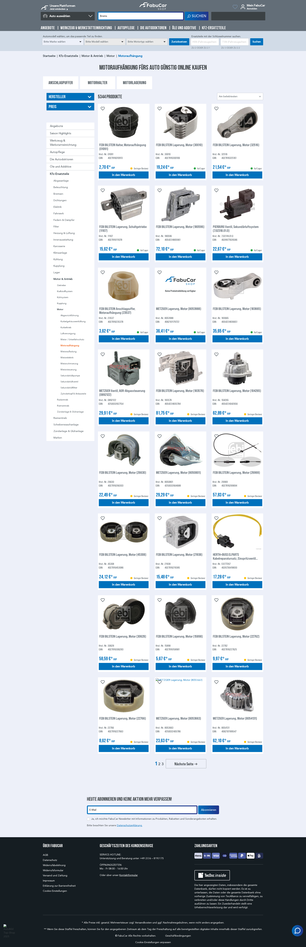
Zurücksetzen (179, 41)
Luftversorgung (68, 333)
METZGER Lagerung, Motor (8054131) (235, 718)
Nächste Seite (184, 763)
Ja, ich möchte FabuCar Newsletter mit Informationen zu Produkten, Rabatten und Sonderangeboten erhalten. (154, 818)
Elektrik (57, 206)
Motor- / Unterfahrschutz (72, 339)
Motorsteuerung (68, 369)
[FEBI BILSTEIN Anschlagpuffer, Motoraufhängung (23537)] (124, 286)
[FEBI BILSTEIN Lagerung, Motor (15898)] (180, 614)
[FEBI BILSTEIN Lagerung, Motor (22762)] (237, 614)
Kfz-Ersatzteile (59, 174)
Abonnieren (208, 810)
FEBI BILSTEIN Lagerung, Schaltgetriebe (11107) (123, 228)
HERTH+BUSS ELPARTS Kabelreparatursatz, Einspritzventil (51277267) (234, 556)
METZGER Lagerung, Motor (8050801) (178, 472)
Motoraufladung (68, 351)
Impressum (49, 880)
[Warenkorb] (238, 16)
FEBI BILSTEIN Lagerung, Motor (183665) (237, 309)
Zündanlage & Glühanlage (70, 411)
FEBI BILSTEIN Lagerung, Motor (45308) (122, 554)
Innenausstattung (63, 239)
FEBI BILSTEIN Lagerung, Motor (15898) (179, 636)
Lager (56, 272)
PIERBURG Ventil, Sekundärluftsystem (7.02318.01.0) (236, 228)
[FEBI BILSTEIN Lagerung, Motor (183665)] (237, 286)
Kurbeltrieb (66, 327)
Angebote (56, 126)
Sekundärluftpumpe (70, 375)
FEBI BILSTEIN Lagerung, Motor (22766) (122, 718)
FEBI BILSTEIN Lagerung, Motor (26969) (236, 472)
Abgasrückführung (70, 315)
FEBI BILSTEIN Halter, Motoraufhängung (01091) (122, 147)
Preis (52, 106)
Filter (56, 226)
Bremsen (58, 193)
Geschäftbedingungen (178, 935)
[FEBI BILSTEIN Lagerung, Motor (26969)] (237, 450)
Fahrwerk (58, 213)
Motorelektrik (67, 357)
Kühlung (58, 259)
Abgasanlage (61, 180)
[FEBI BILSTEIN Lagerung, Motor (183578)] (180, 368)
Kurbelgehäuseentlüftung (73, 321)
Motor (60, 309)
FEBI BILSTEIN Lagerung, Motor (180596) (180, 227)
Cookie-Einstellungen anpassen (153, 942)
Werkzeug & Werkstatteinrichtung (63, 142)
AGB (45, 854)
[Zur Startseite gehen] (153, 6)
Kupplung (58, 265)
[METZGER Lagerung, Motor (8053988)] (180, 286)
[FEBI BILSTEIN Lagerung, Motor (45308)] (124, 532)
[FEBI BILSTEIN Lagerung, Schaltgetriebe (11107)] (124, 204)
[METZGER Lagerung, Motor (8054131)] (237, 696)
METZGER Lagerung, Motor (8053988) (178, 309)
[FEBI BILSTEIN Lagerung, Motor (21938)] (180, 532)
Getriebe (61, 285)
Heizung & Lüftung (64, 233)
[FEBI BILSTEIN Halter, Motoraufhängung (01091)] (124, 122)
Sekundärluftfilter (69, 387)
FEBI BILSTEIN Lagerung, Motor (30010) (179, 145)
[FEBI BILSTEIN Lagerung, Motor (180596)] (180, 204)
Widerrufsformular (53, 870)
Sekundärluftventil (69, 381)
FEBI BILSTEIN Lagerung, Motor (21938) (179, 554)
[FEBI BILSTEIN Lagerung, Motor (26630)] (124, 450)
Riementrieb (63, 405)
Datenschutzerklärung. (129, 825)
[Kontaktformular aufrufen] (297, 930)
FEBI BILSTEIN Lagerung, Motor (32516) (236, 145)
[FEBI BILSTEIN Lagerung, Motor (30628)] (124, 614)
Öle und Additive (60, 166)
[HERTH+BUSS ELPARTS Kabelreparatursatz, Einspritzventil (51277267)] (237, 532)
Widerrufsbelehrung (54, 865)
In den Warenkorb (123, 175)
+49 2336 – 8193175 (152, 858)
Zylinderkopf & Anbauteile (73, 393)
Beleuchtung (60, 187)
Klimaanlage (60, 252)
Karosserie (59, 246)
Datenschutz (50, 860)
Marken (57, 437)
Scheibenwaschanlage (66, 424)
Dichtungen (60, 200)
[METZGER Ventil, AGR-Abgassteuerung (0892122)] (124, 368)
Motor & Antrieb (63, 279)
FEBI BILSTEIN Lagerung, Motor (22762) (236, 636)
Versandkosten (143, 922)
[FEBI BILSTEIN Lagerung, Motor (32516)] (237, 122)
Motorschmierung (69, 363)
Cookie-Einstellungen (55, 890)
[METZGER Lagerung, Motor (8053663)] (180, 696)
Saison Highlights (60, 133)
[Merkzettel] (235, 7)
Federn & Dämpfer (64, 220)
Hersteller (57, 96)
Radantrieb (62, 399)
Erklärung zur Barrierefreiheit (59, 885)
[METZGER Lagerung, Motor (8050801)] (180, 450)
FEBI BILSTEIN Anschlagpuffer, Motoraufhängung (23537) (117, 310)
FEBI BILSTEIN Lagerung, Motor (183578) (180, 391)
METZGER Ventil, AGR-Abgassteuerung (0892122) (122, 392)
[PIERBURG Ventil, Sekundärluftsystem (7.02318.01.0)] (237, 204)
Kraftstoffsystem (65, 291)
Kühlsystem (62, 297)
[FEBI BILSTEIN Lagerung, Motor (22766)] (124, 696)
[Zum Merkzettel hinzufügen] (102, 108)
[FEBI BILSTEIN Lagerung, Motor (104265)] (237, 368)
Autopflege (57, 152)
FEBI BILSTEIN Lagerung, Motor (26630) (122, 472)
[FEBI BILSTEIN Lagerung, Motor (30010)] (180, 122)
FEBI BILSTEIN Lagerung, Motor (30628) (122, 636)
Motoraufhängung (70, 345)
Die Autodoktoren (61, 159)
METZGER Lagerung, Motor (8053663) (178, 718)
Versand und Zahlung (55, 875)
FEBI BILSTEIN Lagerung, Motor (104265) (237, 391)
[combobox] (63, 41)
